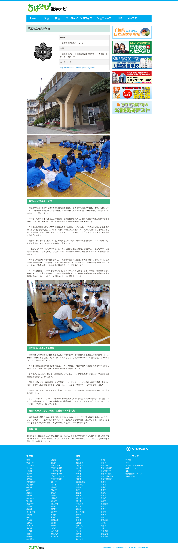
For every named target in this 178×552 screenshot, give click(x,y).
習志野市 (55, 504)
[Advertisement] (120, 8)
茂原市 (54, 526)
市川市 (29, 468)
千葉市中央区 (56, 474)
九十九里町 (31, 512)
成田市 (54, 506)
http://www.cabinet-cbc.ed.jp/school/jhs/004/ (78, 67)
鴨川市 (29, 501)
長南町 (54, 487)
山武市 (29, 523)
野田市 (54, 509)
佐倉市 (29, 520)
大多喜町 (30, 485)
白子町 (29, 531)
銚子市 (54, 482)
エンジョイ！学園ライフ (79, 18)
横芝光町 (55, 534)
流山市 (54, 501)
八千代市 (55, 531)
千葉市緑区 (55, 465)
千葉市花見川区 (57, 476)
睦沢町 (54, 523)
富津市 (54, 512)
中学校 (45, 18)
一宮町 (29, 471)
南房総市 (55, 520)
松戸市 (54, 517)
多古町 (54, 460)
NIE (119, 18)
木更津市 (30, 504)
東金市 (54, 490)
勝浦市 (29, 493)
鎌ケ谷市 (30, 498)
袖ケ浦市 (30, 539)
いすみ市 (30, 465)
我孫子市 (30, 463)
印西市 (29, 476)
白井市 (29, 534)
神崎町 (29, 515)
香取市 (29, 495)
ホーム (32, 18)
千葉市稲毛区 (56, 471)
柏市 (28, 490)
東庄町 (54, 493)
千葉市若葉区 (56, 479)
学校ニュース (104, 18)
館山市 (54, 463)
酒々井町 (30, 526)
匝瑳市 (29, 536)
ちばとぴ (133, 18)
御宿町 (29, 487)
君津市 (29, 506)
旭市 (28, 460)
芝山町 (29, 528)
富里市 (54, 495)
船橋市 (54, 515)
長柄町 (54, 498)
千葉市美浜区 (56, 468)
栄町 (28, 517)
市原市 (29, 474)
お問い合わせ (130, 476)
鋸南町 (29, 509)
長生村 (54, 485)
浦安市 (29, 479)
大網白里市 (31, 482)
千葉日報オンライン (133, 474)
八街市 (54, 528)
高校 (57, 18)
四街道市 (55, 536)
